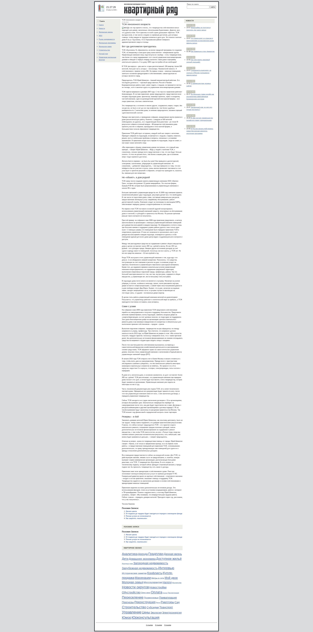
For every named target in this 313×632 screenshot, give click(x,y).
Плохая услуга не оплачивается (138, 516)
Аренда (143, 554)
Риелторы (167, 602)
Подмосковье (151, 597)
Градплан (155, 554)
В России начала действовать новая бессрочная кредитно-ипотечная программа (199, 131)
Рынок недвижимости (107, 39)
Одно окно (145, 593)
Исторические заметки (134, 573)
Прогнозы (128, 602)
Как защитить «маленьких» (136, 518)
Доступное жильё (169, 558)
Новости (190, 21)
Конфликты (154, 573)
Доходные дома (127, 564)
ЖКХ (100, 36)
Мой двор (171, 577)
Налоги (167, 582)
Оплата (156, 592)
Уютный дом (103, 54)
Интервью (166, 568)
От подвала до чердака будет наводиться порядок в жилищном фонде (154, 514)
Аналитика (130, 554)
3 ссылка (167, 625)
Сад (177, 602)
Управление (131, 612)
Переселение (132, 597)
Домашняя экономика (142, 558)
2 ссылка (158, 625)
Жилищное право (105, 46)
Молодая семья (132, 582)
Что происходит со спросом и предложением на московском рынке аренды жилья (200, 40)
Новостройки (158, 587)
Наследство (176, 583)
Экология (156, 612)
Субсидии (153, 607)
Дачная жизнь (173, 554)
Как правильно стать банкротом (202, 51)
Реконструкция (145, 602)
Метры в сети (157, 578)
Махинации (143, 577)
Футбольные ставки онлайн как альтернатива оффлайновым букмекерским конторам (200, 96)
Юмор (126, 617)
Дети (125, 558)
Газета (101, 25)
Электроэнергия (172, 612)
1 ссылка (149, 625)
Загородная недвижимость (150, 563)
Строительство (134, 607)
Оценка (165, 593)
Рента (158, 603)
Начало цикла (131, 511)
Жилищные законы (106, 32)
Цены (146, 612)
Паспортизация (173, 593)
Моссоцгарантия (153, 582)
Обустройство (131, 592)
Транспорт (166, 607)
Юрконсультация (145, 617)
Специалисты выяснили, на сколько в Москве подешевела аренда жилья (198, 72)
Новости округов (135, 587)
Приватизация (168, 597)
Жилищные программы (107, 43)
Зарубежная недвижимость (140, 568)
